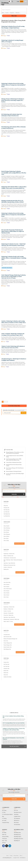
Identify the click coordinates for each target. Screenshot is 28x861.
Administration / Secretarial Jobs (10, 557)
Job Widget (4, 832)
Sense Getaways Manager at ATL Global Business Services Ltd (15, 468)
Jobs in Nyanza (6, 590)
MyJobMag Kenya (17, 834)
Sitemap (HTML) (5, 836)
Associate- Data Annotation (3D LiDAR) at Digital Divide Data (15, 474)
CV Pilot (3, 812)
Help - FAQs (4, 840)
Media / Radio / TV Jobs (8, 621)
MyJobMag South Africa (18, 838)
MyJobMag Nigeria (17, 836)
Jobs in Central (6, 594)
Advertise (4, 842)
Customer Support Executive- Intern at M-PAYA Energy (14, 456)
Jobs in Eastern (6, 586)
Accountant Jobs (7, 634)
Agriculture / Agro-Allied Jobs (9, 563)
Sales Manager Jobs (7, 649)
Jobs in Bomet (6, 532)
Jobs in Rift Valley (7, 582)
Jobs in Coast (6, 597)
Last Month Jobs (7, 516)
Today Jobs (6, 505)
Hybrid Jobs (6, 672)
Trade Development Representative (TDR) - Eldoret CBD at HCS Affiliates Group (13, 459)
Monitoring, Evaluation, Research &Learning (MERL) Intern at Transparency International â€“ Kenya (13, 85)
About (7, 855)
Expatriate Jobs (6, 668)
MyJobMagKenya (22, 857)
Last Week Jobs (6, 511)
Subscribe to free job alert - (13, 410)
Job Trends (4, 820)
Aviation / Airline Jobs (8, 567)
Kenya (10, 1)
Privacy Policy (16, 855)
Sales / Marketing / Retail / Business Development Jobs (13, 560)
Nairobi (8, 35)
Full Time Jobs (6, 664)
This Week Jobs (6, 509)
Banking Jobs (6, 569)
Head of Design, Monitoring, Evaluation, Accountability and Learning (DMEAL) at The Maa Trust (13, 173)
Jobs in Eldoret (6, 536)
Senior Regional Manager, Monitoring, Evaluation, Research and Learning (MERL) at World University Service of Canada (13, 276)
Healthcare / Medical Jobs (8, 608)
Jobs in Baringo (6, 530)
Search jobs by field (19, 572)
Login (18, 1)
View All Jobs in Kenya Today (14, 405)
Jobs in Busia (6, 538)
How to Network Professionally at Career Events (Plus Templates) (13, 738)
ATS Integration (17, 818)
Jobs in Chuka (6, 540)
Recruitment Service (17, 812)
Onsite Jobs (6, 674)
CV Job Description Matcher (7, 814)
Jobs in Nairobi (6, 525)
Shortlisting (16, 814)
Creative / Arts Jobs (7, 611)
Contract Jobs (6, 662)
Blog (3, 816)
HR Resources (16, 820)
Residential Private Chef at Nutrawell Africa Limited (14, 465)
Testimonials (4, 838)
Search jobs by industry (19, 624)
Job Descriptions (17, 824)
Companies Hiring (5, 822)
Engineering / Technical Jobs (9, 553)
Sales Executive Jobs (7, 636)
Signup (21, 1)
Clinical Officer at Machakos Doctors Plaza (13, 462)
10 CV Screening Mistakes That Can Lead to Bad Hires (13, 722)
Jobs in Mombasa (7, 528)
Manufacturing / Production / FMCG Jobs (11, 619)
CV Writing (4, 818)
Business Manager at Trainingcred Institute (13, 471)
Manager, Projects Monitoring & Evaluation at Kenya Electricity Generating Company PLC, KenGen (12, 100)
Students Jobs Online (7, 676)
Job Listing (4, 810)
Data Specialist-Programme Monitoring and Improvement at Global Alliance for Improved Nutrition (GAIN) (12, 231)
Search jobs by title (19, 652)
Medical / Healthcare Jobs (8, 555)
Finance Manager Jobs (8, 642)
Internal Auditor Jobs (7, 647)
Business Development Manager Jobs (10, 638)
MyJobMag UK (17, 840)
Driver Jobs (6, 640)
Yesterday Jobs (6, 507)
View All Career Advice (14, 746)
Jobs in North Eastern (8, 588)
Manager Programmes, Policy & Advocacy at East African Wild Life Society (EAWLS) (15, 453)
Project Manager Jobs (8, 645)
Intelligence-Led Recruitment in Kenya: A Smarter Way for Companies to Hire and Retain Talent (14, 729)
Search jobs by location (19, 543)
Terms (21, 855)
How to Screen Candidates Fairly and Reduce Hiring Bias (13, 717)
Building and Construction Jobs (9, 565)
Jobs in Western (6, 584)
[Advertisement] (14, 66)
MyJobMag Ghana (17, 832)
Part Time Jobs (6, 666)
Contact (11, 855)
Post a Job (16, 810)
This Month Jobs (7, 513)
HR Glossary (16, 822)
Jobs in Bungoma (7, 534)
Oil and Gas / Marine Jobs (8, 615)
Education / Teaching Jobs (8, 613)
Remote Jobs (6, 670)
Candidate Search (17, 816)
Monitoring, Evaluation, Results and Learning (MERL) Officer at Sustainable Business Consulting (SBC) (13, 258)
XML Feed (4, 834)
